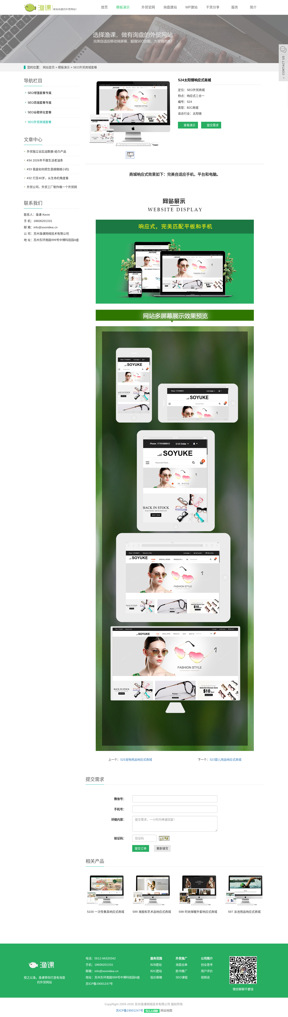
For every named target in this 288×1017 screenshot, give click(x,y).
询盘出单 (181, 964)
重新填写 (162, 848)
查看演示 (189, 125)
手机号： (120, 809)
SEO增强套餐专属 (39, 93)
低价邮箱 (156, 977)
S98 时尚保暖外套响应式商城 (198, 911)
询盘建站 (170, 7)
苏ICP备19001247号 (129, 1010)
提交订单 (141, 848)
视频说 (205, 977)
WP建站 (191, 7)
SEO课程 (182, 977)
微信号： (120, 799)
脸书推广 (181, 971)
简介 (253, 7)
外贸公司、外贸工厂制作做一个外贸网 (52, 187)
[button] (132, 7)
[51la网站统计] (152, 1010)
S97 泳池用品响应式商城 (244, 911)
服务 (235, 7)
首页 (104, 7)
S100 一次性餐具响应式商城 (105, 911)
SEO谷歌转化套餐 (39, 112)
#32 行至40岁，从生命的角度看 (48, 178)
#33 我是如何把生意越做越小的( (48, 169)
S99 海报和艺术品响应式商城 (151, 911)
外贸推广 (181, 958)
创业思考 (207, 964)
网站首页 (49, 67)
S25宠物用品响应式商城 (136, 759)
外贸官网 (148, 7)
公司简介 (207, 958)
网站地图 (166, 1010)
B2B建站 (156, 964)
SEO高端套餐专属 (39, 102)
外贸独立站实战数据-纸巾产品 (46, 151)
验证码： (120, 838)
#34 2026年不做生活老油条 (45, 160)
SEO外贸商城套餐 (84, 67)
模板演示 (123, 7)
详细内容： (118, 819)
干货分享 (213, 7)
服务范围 (156, 958)
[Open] (283, 63)
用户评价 (207, 971)
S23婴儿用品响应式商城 (225, 759)
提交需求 (212, 125)
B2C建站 (156, 971)
